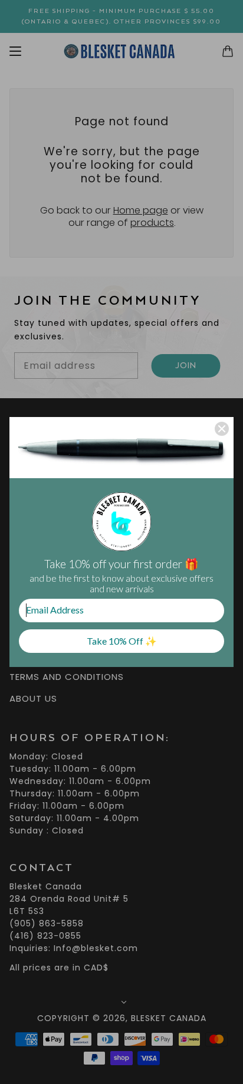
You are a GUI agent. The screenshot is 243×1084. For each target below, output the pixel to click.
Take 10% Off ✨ (122, 640)
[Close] (222, 429)
